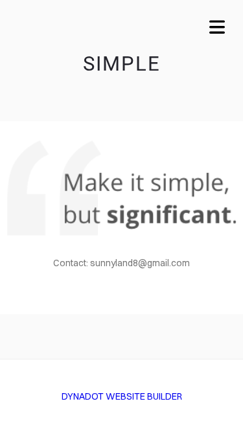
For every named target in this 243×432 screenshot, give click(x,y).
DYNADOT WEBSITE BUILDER (122, 396)
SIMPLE (122, 64)
